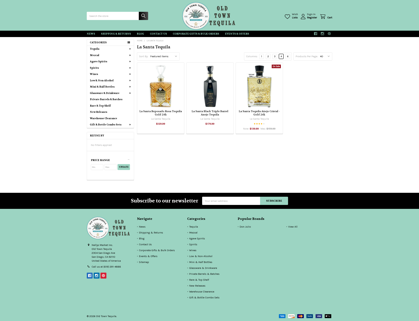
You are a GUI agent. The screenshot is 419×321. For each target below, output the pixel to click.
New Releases (98, 112)
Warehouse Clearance (103, 118)
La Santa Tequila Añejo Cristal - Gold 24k (259, 113)
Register (312, 17)
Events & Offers (237, 33)
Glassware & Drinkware (104, 93)
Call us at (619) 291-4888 (106, 266)
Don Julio (245, 226)
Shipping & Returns (116, 33)
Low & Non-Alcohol (102, 80)
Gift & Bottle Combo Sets (105, 124)
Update (123, 167)
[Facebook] (316, 34)
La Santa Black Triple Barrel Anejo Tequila (210, 113)
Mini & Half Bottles (102, 86)
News (91, 33)
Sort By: (143, 56)
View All (293, 226)
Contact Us (158, 33)
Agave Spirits (98, 61)
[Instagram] (322, 34)
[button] (110, 160)
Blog (140, 33)
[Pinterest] (329, 34)
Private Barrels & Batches (106, 99)
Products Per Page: (307, 56)
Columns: (252, 56)
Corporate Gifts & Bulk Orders (196, 33)
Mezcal (94, 55)
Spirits (94, 68)
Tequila (94, 48)
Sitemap (144, 262)
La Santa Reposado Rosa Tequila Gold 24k (160, 113)
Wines (94, 74)
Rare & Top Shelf (100, 105)
